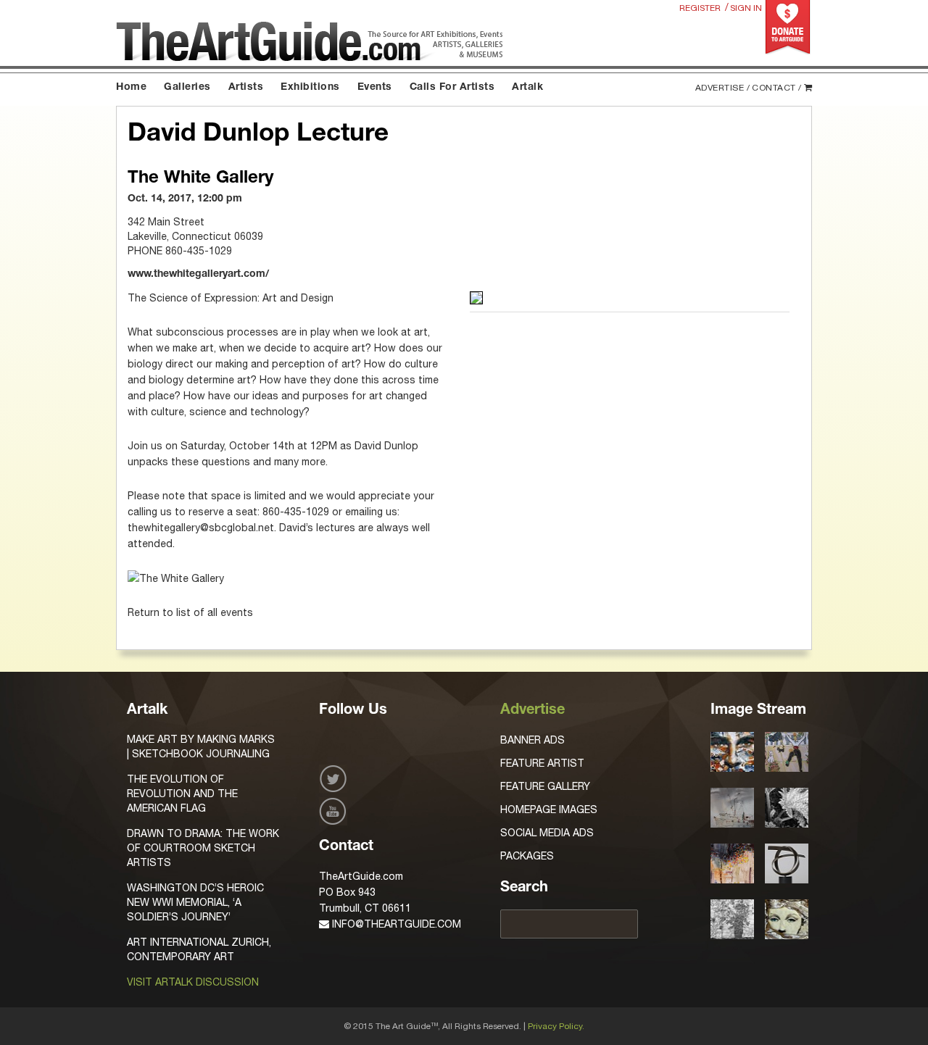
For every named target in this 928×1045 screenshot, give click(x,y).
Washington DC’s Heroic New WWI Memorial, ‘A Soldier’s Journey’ (195, 902)
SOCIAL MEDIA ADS (547, 832)
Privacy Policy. (556, 1026)
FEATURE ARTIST (542, 763)
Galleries (187, 88)
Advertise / (722, 88)
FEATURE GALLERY (545, 786)
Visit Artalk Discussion (193, 982)
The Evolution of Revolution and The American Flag (182, 793)
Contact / (777, 88)
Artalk (527, 88)
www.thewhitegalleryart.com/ (198, 275)
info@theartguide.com (395, 924)
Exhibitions (310, 88)
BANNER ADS (532, 740)
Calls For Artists (452, 88)
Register (700, 8)
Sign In (746, 8)
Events (374, 88)
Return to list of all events (190, 612)
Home (131, 88)
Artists (246, 88)
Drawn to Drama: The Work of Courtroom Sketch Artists (203, 848)
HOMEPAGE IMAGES (548, 809)
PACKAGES (527, 856)
